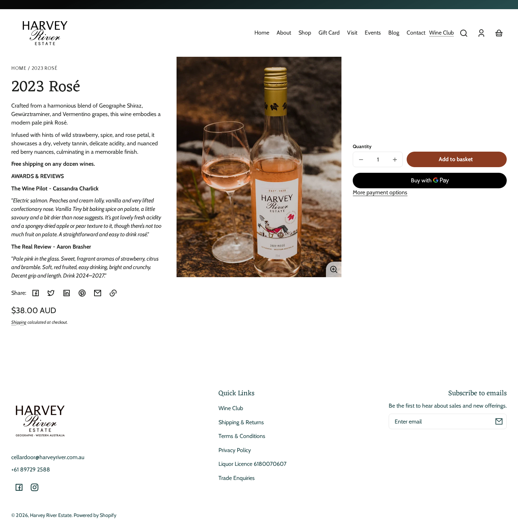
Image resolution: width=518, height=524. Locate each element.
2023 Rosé (44, 68)
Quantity (362, 146)
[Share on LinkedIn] (66, 293)
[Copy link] (113, 293)
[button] (463, 33)
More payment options (380, 192)
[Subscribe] (499, 421)
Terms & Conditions (241, 436)
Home (18, 68)
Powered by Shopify (95, 515)
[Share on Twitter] (51, 293)
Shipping (18, 322)
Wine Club (441, 33)
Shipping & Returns (241, 422)
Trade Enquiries (236, 478)
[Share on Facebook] (35, 293)
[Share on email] (97, 293)
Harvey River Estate (51, 515)
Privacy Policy (234, 450)
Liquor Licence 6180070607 (252, 464)
